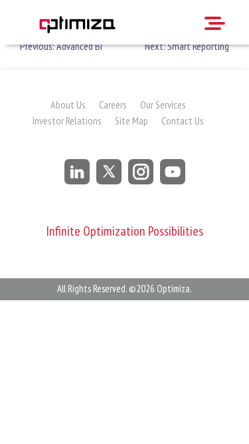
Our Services (163, 104)
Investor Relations (67, 120)
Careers (113, 104)
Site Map (131, 120)
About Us (68, 104)
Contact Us (182, 120)
